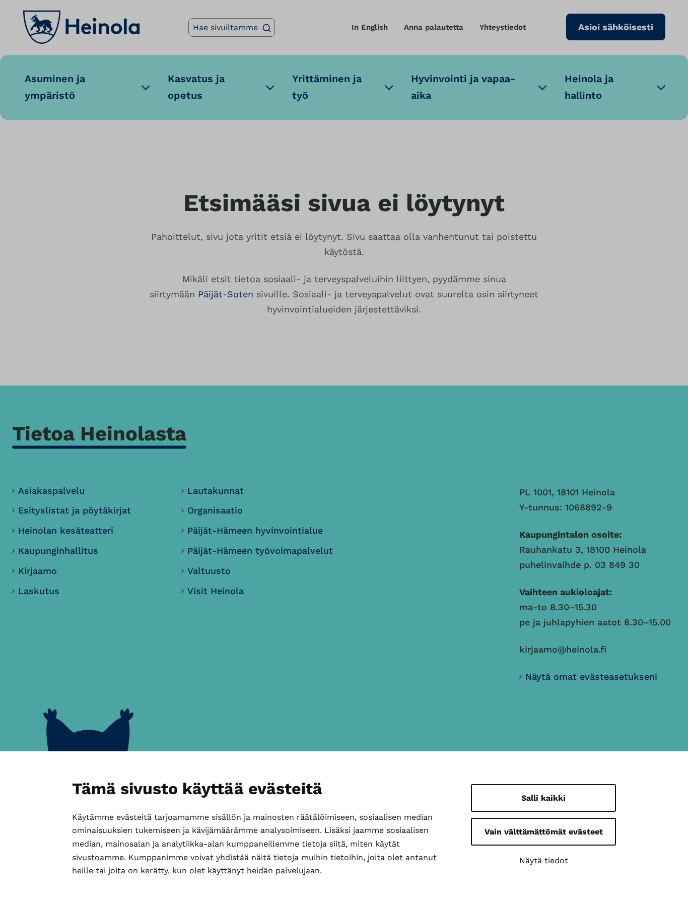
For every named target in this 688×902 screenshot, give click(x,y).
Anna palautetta (433, 27)
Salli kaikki (543, 798)
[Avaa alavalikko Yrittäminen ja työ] (389, 87)
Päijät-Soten (225, 294)
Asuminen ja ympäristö (55, 87)
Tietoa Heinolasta (99, 433)
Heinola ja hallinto (589, 87)
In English (370, 27)
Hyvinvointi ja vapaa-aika (463, 87)
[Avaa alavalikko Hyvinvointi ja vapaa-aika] (542, 87)
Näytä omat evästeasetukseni (591, 676)
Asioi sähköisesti (615, 27)
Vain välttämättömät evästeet (544, 831)
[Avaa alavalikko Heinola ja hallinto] (661, 87)
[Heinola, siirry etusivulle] (81, 27)
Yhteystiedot (502, 27)
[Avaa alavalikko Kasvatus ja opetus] (270, 87)
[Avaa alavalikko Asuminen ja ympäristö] (146, 87)
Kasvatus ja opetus (196, 87)
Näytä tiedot (543, 860)
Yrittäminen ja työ (327, 87)
